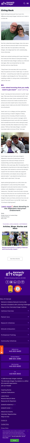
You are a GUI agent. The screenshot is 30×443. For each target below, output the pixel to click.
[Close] (27, 431)
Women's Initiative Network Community (13, 302)
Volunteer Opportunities (8, 414)
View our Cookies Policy (16, 436)
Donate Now (5, 408)
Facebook (7, 282)
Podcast (22, 282)
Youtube (11, 282)
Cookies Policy (5, 424)
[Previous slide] (3, 242)
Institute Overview (7, 311)
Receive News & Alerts (8, 398)
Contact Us (4, 420)
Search (24, 3)
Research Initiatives (8, 323)
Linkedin (15, 282)
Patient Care (5, 317)
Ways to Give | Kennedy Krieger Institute (14, 307)
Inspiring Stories (6, 390)
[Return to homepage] (7, 3)
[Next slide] (27, 242)
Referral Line (15, 350)
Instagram (19, 282)
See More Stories (15, 258)
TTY (15, 373)
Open (28, 4)
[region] (15, 436)
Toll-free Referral (15, 358)
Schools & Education (8, 329)
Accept (14, 440)
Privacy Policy (4, 428)
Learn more (6, 207)
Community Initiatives (8, 341)
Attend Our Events (7, 411)
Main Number (15, 365)
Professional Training (8, 335)
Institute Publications (8, 392)
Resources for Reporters (8, 401)
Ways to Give (5, 416)
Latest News (5, 396)
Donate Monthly (7, 404)
